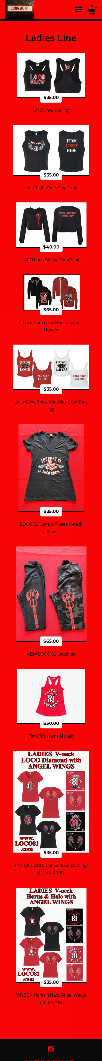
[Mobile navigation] (78, 9)
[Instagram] (51, 1049)
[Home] (27, 9)
